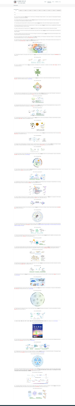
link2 (28, 288)
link (37, 40)
